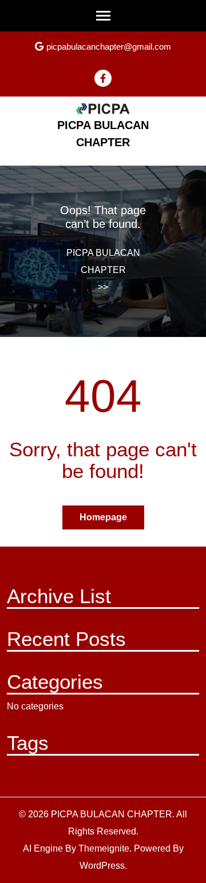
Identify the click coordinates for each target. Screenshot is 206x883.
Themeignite (103, 848)
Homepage (103, 517)
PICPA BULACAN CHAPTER (103, 261)
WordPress (102, 865)
